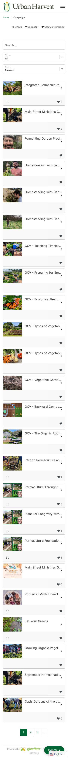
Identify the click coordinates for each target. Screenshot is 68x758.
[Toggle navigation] (62, 6)
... (44, 732)
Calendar (32, 26)
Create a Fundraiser (54, 26)
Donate (54, 750)
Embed (18, 26)
